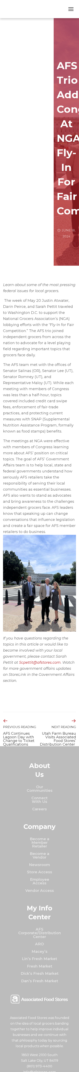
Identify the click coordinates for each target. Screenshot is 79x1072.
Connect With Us (39, 800)
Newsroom (39, 864)
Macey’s (39, 951)
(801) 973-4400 (39, 1066)
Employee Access (39, 881)
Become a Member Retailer (39, 843)
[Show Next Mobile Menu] (71, 9)
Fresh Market (39, 966)
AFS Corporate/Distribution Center (39, 933)
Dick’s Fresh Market (40, 973)
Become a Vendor (39, 855)
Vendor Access (39, 890)
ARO (39, 944)
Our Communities (39, 789)
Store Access (39, 872)
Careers (39, 809)
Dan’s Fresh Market (39, 981)
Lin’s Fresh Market (39, 958)
